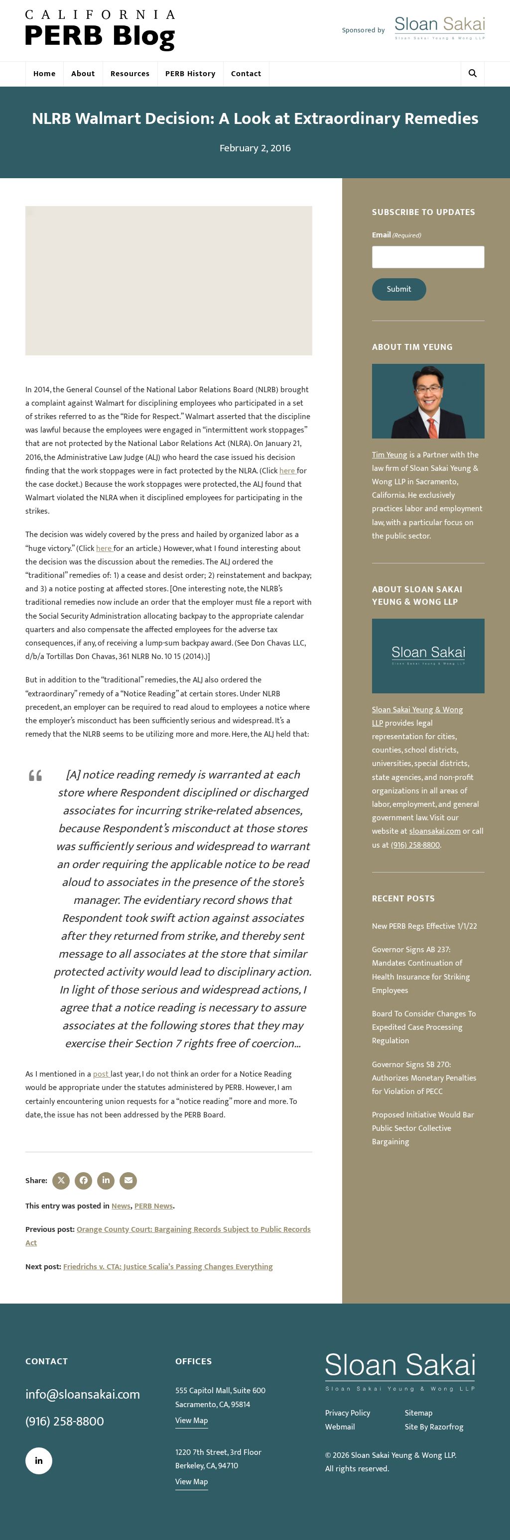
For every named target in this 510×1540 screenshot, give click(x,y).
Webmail (340, 1427)
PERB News (153, 1206)
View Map (191, 1421)
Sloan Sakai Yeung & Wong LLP (403, 1455)
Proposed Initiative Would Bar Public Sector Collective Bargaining (423, 1128)
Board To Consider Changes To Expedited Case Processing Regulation (424, 1027)
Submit (399, 289)
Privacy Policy (347, 1413)
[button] (472, 74)
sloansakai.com (435, 831)
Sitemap (419, 1413)
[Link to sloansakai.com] (440, 31)
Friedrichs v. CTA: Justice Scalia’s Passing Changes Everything (168, 1267)
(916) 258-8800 (415, 845)
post (102, 1074)
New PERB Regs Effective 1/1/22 (424, 926)
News (121, 1206)
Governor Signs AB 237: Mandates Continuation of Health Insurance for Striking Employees (421, 970)
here (288, 471)
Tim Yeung (389, 455)
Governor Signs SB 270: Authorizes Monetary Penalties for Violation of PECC (424, 1078)
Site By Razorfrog (434, 1427)
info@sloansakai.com (82, 1395)
